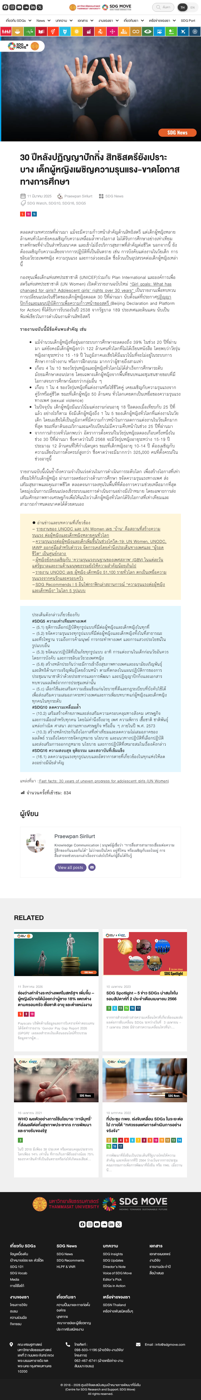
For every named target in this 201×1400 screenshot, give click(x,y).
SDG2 (108, 1140)
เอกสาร (83, 20)
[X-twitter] (40, 7)
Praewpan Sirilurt (74, 836)
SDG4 (120, 1140)
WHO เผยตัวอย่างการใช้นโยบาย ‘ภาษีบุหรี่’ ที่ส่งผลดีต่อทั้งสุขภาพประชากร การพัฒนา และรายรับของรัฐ (55, 1124)
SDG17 (138, 1008)
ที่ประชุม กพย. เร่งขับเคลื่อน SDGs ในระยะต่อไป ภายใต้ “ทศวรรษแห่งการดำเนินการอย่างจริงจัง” (144, 1124)
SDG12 (167, 1140)
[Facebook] (5, 7)
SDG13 (120, 1008)
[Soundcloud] (26, 7)
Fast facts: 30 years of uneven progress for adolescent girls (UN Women (103, 781)
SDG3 (108, 1008)
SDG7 (138, 1140)
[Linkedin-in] (33, 7)
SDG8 (26, 1014)
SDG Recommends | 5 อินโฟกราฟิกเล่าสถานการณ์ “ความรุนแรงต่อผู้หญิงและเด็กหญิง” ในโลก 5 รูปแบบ (98, 587)
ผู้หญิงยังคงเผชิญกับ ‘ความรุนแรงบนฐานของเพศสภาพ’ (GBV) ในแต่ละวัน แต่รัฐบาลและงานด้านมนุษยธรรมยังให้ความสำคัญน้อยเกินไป (97, 562)
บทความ (61, 20)
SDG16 (68, 203)
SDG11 (161, 1140)
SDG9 (150, 1140)
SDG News (114, 196)
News (41, 20)
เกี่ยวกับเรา (131, 20)
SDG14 (179, 1140)
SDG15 (126, 1008)
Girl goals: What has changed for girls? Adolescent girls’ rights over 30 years (96, 287)
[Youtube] (19, 7)
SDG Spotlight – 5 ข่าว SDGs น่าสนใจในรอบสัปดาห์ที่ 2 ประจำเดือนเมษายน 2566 (142, 996)
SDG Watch (37, 203)
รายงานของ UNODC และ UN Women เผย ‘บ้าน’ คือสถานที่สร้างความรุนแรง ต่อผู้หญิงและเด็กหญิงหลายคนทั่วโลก (96, 532)
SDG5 (81, 203)
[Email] (92, 867)
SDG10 (54, 203)
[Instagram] (12, 7)
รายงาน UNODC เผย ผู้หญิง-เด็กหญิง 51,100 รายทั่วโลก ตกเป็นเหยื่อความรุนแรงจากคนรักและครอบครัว (99, 575)
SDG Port (188, 20)
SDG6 (114, 1008)
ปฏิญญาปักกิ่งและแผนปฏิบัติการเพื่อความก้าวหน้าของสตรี (95, 300)
